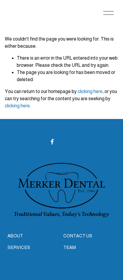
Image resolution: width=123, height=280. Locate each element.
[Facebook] (52, 142)
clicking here (90, 91)
